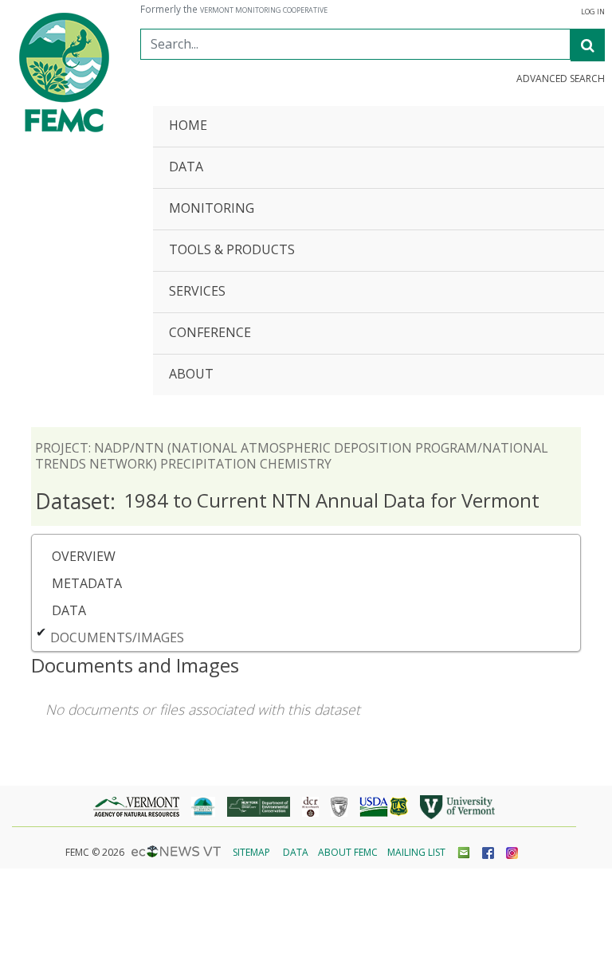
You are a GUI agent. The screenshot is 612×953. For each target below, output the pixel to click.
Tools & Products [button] (232, 250)
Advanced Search (560, 79)
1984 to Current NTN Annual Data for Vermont (287, 501)
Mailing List (416, 852)
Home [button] (188, 126)
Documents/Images (117, 637)
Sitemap (251, 852)
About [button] (191, 374)
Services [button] (197, 292)
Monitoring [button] (211, 209)
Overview (84, 556)
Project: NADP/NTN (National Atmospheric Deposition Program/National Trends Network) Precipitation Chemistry (291, 456)
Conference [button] (210, 333)
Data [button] (186, 167)
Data (69, 610)
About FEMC (348, 852)
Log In (593, 12)
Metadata (87, 583)
